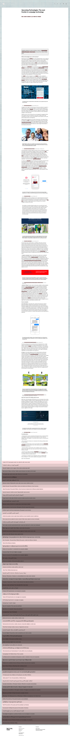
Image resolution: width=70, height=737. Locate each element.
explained (31, 109)
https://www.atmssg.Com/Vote (28, 105)
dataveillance (36, 451)
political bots (29, 66)
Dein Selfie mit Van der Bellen (26, 122)
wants (22, 155)
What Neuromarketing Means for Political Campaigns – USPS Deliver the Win (33, 282)
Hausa (22, 16)
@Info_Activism (38, 728)
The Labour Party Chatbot (27, 196)
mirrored (31, 58)
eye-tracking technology (34, 354)
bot (28, 120)
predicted (40, 293)
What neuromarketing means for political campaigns (32, 260)
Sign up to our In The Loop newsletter (40, 729)
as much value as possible (28, 288)
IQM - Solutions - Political (27, 432)
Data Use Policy (21, 733)
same (45, 151)
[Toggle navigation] (66, 4)
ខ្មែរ (36, 16)
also (42, 79)
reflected (29, 346)
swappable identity (36, 168)
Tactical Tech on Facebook (39, 730)
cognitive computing (34, 257)
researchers (28, 160)
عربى (32, 16)
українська (29, 16)
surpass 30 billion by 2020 (29, 287)
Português (39, 16)
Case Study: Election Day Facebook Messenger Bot (30, 342)
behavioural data (24, 291)
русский (25, 16)
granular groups (42, 251)
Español (34, 16)
